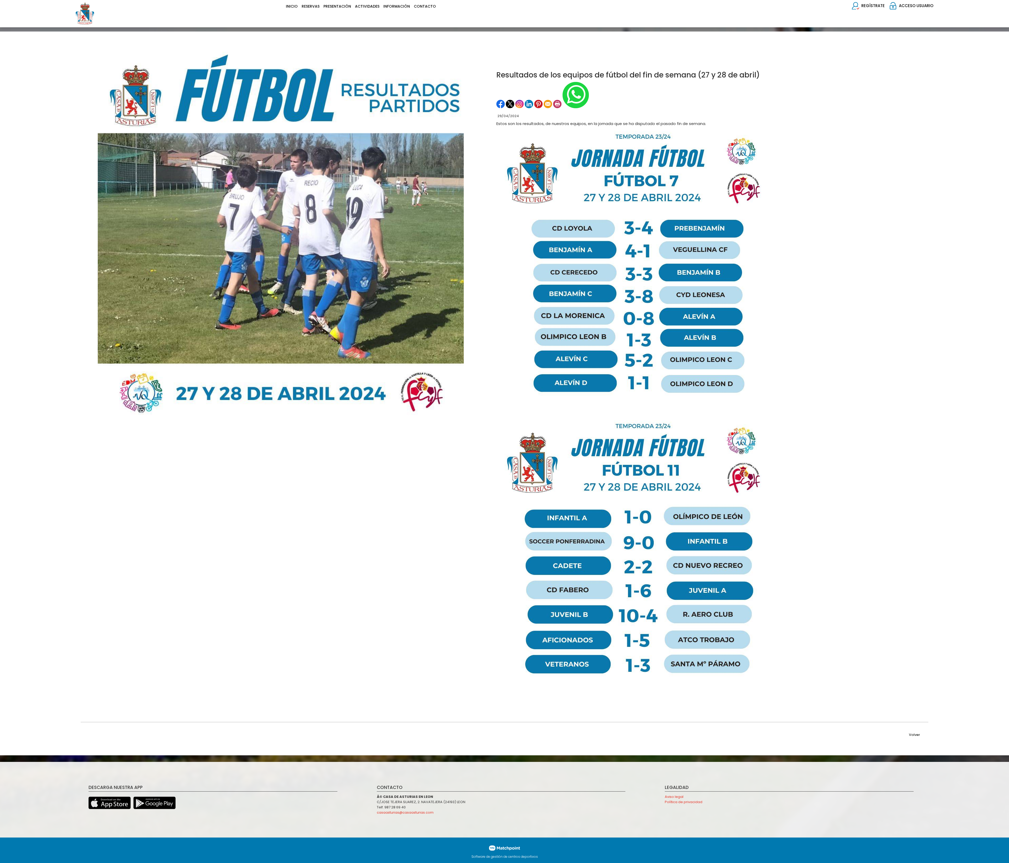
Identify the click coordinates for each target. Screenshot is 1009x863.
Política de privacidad (683, 801)
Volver (914, 734)
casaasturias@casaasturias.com (405, 812)
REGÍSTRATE (873, 5)
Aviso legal (674, 796)
